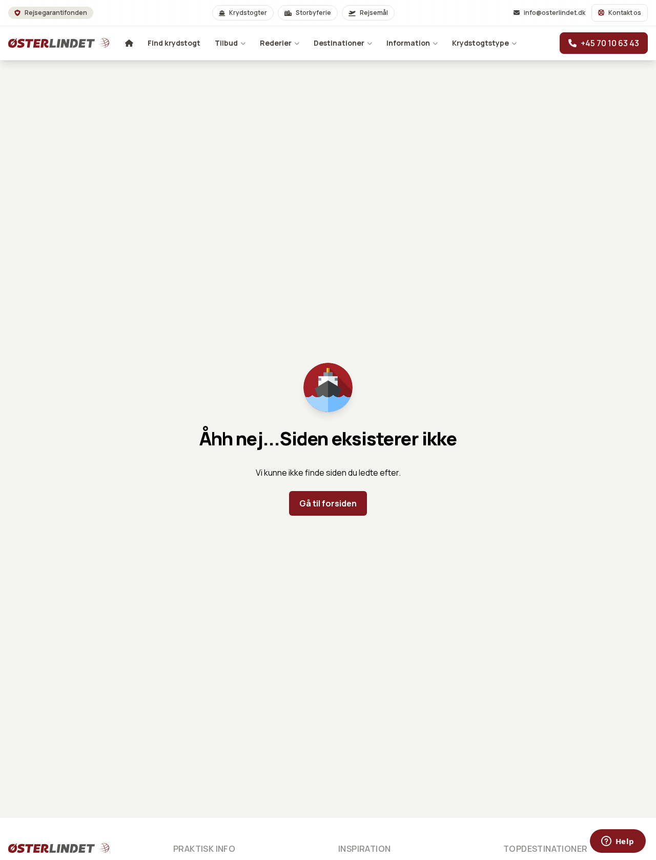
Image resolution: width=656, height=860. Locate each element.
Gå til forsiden (328, 503)
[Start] (45, 43)
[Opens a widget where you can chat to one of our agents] (617, 842)
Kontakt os (624, 12)
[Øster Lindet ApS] (45, 848)
